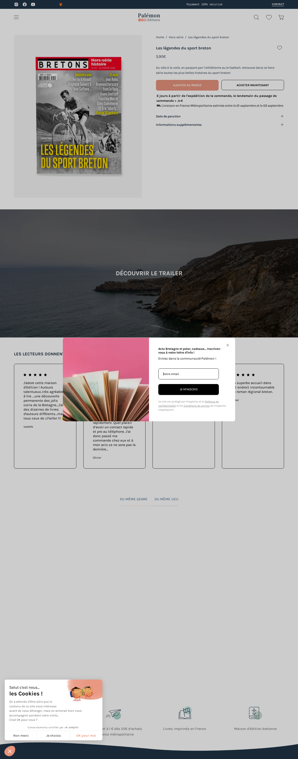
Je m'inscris (189, 389)
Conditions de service (197, 405)
